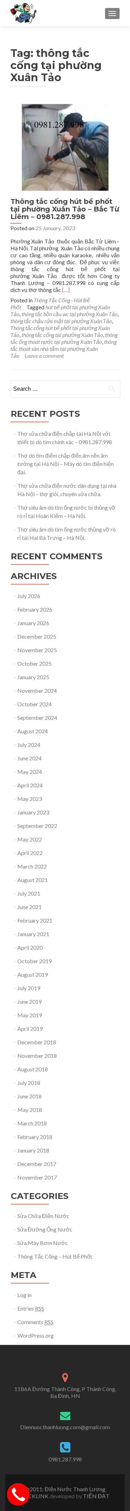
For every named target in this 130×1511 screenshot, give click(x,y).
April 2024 (30, 785)
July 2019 (28, 988)
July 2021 (28, 893)
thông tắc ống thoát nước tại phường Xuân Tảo (64, 338)
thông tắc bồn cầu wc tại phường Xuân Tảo (69, 314)
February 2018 (34, 1136)
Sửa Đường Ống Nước (44, 1229)
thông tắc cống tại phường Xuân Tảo (62, 334)
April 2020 (30, 947)
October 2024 (34, 704)
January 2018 (33, 1150)
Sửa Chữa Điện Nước (43, 1215)
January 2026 (33, 623)
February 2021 (34, 920)
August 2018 (32, 1069)
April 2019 (30, 1028)
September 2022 (37, 825)
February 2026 (34, 609)
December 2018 (36, 1042)
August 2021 (32, 880)
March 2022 (32, 866)
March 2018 (32, 1123)
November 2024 (37, 690)
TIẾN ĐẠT (96, 1496)
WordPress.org (35, 1335)
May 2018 (29, 1109)
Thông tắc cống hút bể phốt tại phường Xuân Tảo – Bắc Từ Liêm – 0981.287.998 (64, 209)
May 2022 (29, 839)
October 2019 (34, 961)
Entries (30, 1308)
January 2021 (33, 934)
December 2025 (36, 636)
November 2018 (37, 1055)
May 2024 (29, 771)
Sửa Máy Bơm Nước (42, 1243)
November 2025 (37, 650)
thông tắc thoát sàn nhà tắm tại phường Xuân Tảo (63, 348)
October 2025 (34, 663)
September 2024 (37, 717)
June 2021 (29, 907)
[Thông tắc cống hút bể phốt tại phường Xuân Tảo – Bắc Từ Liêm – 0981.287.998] (65, 146)
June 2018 (29, 1096)
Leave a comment (44, 355)
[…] (66, 289)
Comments (35, 1322)
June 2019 (29, 1001)
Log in (24, 1295)
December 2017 (36, 1163)
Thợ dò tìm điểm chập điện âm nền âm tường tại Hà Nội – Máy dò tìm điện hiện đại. (65, 463)
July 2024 (28, 744)
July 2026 (28, 596)
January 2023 (33, 812)
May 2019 (29, 1015)
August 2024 (32, 731)
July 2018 (28, 1082)
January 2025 (33, 677)
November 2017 (37, 1177)
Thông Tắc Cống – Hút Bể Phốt (54, 1256)
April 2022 (30, 852)
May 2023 (29, 798)
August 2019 (32, 974)
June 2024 (29, 758)
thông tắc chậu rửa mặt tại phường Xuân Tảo (61, 321)
